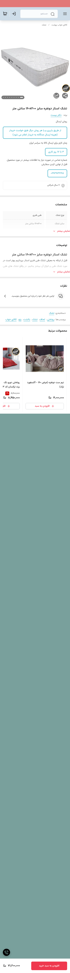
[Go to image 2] (18, 97)
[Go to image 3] (16, 97)
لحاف (42, 320)
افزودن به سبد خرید (49, 966)
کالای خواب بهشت (59, 25)
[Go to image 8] (5, 97)
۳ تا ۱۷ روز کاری (56, 152)
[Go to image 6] (9, 97)
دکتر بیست (56, 115)
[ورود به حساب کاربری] (14, 13)
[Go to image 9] (3, 97)
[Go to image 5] (11, 97)
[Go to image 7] (7, 97)
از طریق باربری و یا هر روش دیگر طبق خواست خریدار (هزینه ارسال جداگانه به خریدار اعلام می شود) (35, 133)
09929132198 (57, 173)
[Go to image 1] (21, 97)
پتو (20, 320)
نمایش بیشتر (63, 231)
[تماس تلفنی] (6, 952)
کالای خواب (11, 320)
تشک (44, 25)
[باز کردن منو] (64, 14)
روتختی (50, 320)
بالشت (27, 320)
